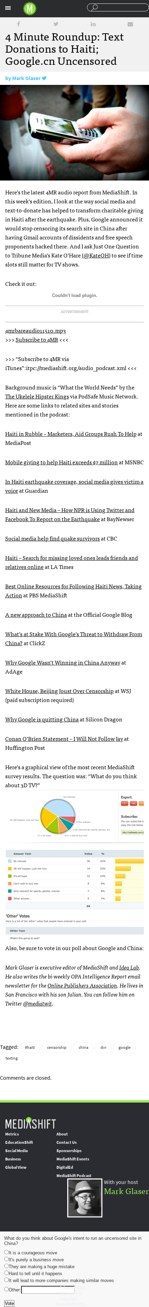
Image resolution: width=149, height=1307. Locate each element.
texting (12, 1058)
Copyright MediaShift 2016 (70, 1301)
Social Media (16, 1151)
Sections (8, 8)
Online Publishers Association (82, 985)
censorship (57, 1047)
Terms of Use (71, 1293)
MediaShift (30, 1122)
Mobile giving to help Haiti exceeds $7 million (61, 461)
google (125, 1047)
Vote (9, 1303)
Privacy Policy (72, 1287)
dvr (103, 1047)
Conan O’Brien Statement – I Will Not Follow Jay (64, 738)
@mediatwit (37, 1003)
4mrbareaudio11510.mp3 (35, 330)
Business (13, 1159)
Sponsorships (68, 1151)
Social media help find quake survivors (52, 538)
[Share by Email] (130, 24)
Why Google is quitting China (42, 718)
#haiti (30, 1047)
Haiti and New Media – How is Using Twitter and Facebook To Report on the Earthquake (69, 514)
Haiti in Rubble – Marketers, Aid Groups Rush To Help (71, 433)
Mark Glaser (26, 78)
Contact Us (66, 1142)
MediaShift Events (72, 1159)
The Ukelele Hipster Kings (37, 396)
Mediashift (30, 8)
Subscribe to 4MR (37, 339)
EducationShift (19, 1142)
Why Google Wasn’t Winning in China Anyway (62, 662)
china (83, 1047)
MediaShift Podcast (73, 1175)
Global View (15, 1167)
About (62, 1134)
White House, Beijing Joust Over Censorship (59, 690)
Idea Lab (129, 967)
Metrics (12, 1134)
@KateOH (96, 255)
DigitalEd (64, 1167)
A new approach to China (36, 614)
